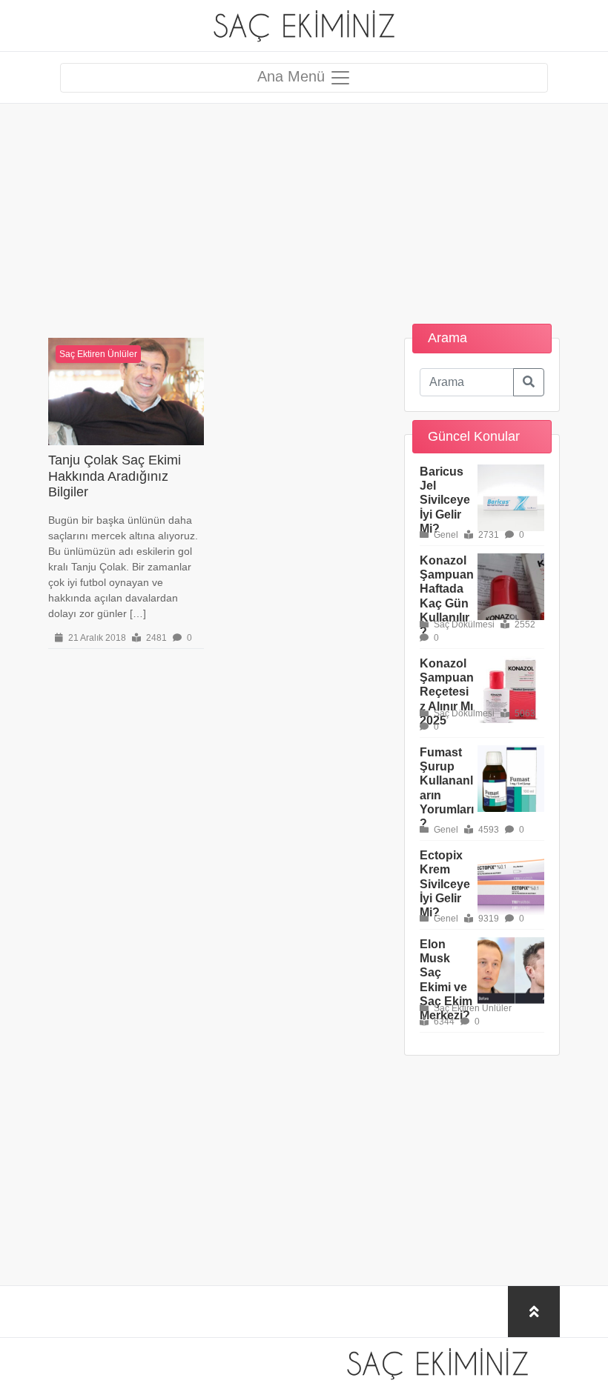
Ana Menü (293, 76)
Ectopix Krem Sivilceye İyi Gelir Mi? (445, 884)
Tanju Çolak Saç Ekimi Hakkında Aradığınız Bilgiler (114, 476)
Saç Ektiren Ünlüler (98, 354)
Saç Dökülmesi (463, 624)
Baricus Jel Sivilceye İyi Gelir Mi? (445, 500)
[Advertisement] (304, 207)
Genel (445, 535)
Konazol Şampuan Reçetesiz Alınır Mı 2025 (447, 692)
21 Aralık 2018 (96, 638)
